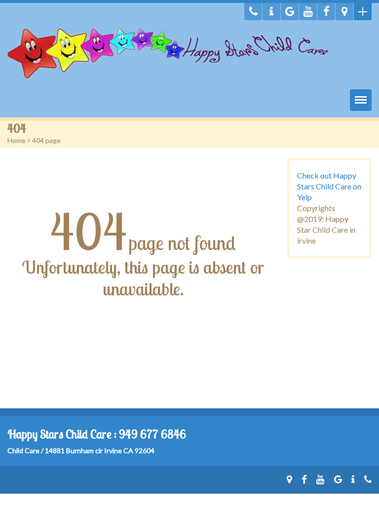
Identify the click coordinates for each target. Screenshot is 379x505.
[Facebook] (326, 11)
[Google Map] (344, 11)
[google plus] (290, 11)
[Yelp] (271, 11)
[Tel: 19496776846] (253, 11)
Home (16, 140)
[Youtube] (308, 11)
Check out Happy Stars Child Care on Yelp (329, 186)
